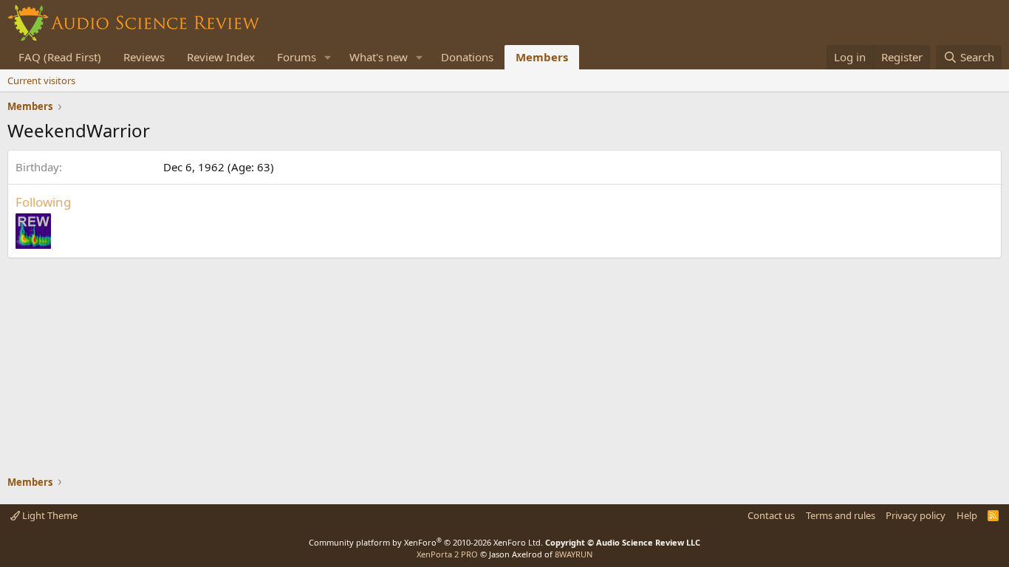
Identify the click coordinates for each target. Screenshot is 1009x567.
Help (967, 515)
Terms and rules (840, 515)
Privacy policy (915, 515)
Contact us (771, 515)
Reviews (144, 56)
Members (542, 56)
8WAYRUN (573, 554)
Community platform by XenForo (426, 542)
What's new (378, 56)
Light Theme (49, 515)
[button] (328, 57)
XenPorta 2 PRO (447, 554)
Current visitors (41, 80)
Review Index (221, 56)
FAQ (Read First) (59, 56)
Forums (296, 56)
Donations (467, 56)
